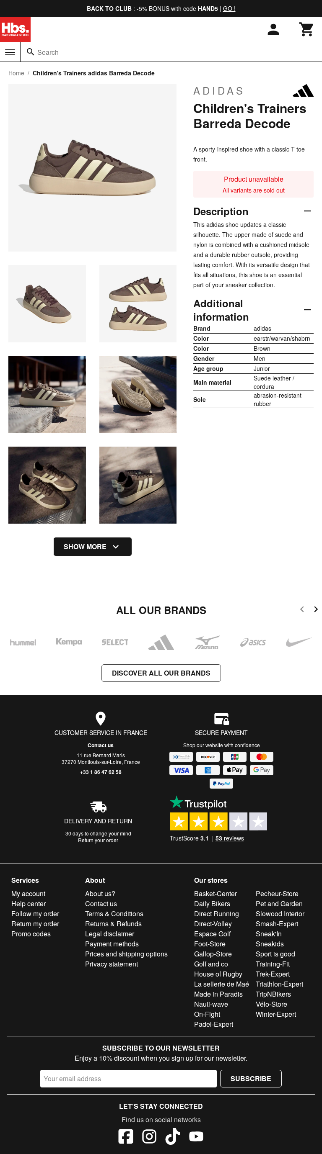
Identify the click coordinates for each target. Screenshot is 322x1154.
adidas (219, 90)
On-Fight (207, 1014)
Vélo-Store (271, 1004)
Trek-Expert (273, 974)
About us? (100, 893)
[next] (316, 610)
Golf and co (211, 964)
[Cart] (307, 29)
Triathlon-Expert (279, 984)
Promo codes (31, 933)
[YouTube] (196, 1137)
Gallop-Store (213, 954)
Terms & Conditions (114, 913)
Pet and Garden (279, 903)
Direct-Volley (213, 923)
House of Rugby (218, 974)
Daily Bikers (212, 903)
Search (48, 52)
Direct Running (216, 913)
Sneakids (270, 943)
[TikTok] (172, 1137)
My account (28, 893)
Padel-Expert (213, 1024)
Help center (28, 903)
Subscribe (251, 1078)
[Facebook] (125, 1137)
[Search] (31, 52)
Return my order (35, 923)
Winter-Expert (276, 1014)
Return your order (98, 839)
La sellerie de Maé (221, 984)
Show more (85, 546)
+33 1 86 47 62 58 (101, 772)
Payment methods (112, 943)
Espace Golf (212, 933)
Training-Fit (273, 964)
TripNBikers (273, 994)
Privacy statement (111, 964)
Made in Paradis (218, 994)
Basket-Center (215, 893)
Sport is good (275, 954)
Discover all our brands (161, 673)
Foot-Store (210, 943)
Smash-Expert (277, 923)
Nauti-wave (211, 1004)
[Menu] (10, 52)
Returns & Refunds (113, 923)
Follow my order (35, 913)
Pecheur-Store (277, 893)
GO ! (229, 8)
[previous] (302, 610)
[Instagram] (149, 1137)
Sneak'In (269, 933)
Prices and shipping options (126, 954)
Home (16, 73)
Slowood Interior (280, 913)
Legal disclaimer (109, 933)
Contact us (101, 745)
